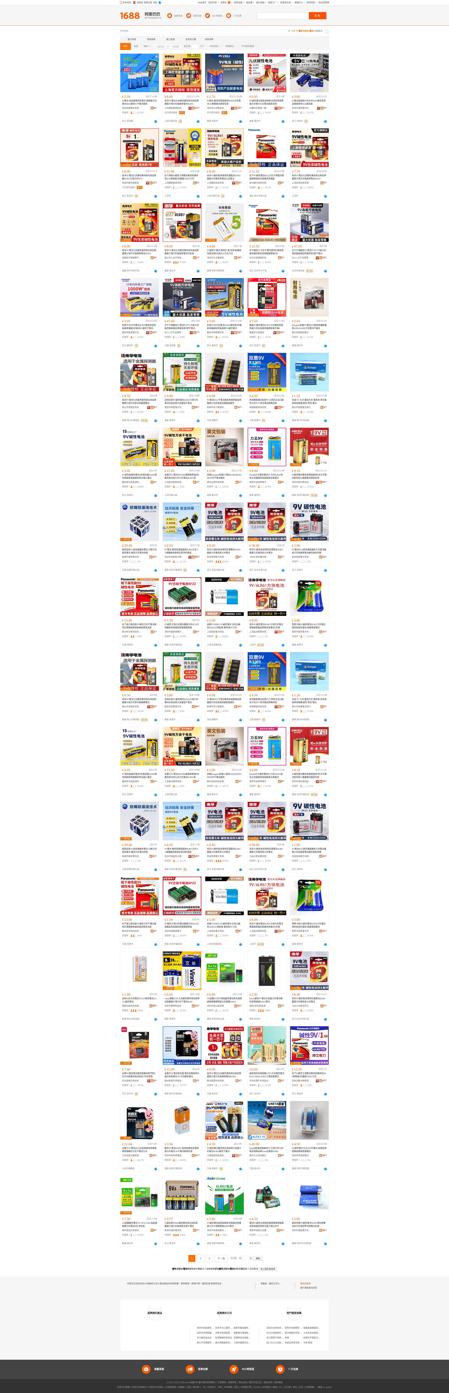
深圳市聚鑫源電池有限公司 (301, 1155)
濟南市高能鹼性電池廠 (207, 1328)
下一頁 (221, 1258)
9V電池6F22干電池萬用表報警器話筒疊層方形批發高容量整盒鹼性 (224, 401)
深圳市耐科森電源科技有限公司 (174, 1155)
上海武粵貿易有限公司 (301, 183)
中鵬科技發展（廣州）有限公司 (259, 108)
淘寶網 (181, 1387)
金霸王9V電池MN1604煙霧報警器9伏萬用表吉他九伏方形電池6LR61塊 (182, 476)
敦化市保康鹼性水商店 (207, 1342)
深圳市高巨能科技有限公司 (301, 482)
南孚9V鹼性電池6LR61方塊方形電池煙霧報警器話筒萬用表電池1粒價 (266, 626)
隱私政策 (243, 1382)
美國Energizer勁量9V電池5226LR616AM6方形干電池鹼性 (224, 476)
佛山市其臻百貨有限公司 (131, 407)
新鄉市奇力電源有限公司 (216, 407)
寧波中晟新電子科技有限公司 (301, 108)
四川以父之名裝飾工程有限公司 (281, 1342)
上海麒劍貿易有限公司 (216, 183)
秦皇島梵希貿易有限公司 (296, 1342)
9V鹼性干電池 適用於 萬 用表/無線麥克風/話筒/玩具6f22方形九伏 (224, 252)
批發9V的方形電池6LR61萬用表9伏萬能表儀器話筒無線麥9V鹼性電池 (224, 327)
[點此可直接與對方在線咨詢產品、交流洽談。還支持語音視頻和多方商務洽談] (155, 121)
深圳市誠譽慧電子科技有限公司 (174, 632)
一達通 (319, 1387)
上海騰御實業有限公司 (174, 183)
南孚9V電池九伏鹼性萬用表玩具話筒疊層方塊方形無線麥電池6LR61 (182, 102)
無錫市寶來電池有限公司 (131, 557)
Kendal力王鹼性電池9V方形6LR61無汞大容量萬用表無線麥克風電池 (266, 476)
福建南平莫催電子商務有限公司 (131, 258)
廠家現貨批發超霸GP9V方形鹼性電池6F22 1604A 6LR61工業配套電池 (266, 1075)
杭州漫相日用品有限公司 (131, 1081)
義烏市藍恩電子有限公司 (131, 332)
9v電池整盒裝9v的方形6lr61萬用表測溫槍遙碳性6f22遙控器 (309, 102)
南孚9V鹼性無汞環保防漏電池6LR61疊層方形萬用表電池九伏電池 (224, 177)
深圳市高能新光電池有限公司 (174, 557)
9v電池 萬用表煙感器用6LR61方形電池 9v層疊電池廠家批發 (224, 102)
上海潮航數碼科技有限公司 (174, 108)
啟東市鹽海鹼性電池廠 (244, 1328)
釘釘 (301, 1387)
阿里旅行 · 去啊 (214, 1387)
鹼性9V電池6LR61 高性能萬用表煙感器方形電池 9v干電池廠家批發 (182, 1150)
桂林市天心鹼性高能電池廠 (227, 1328)
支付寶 (287, 1387)
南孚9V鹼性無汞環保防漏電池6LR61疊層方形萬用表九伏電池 (224, 551)
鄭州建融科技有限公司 (295, 1333)
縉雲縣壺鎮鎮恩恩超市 (313, 1328)
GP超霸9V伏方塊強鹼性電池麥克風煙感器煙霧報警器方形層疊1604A (224, 1000)
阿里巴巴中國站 (156, 1387)
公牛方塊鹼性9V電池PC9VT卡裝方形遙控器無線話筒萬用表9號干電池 (309, 252)
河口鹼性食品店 (204, 1338)
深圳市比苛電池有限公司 (216, 108)
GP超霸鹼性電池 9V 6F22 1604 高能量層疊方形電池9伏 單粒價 (139, 1224)
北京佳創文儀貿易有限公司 (131, 1155)
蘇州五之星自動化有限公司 (259, 1155)
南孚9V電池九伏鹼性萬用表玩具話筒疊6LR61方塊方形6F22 (139, 177)
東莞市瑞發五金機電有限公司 (259, 1230)
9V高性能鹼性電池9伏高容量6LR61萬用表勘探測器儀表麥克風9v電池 (139, 476)
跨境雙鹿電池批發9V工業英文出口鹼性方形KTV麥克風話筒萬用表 (266, 401)
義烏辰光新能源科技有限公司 (131, 482)
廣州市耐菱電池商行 (301, 407)
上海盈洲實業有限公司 (174, 482)
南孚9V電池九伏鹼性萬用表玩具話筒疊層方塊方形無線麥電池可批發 (182, 252)
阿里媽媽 (228, 1387)
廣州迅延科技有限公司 (216, 482)
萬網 (275, 1387)
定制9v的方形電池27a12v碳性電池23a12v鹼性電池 (139, 1000)
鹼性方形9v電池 (276, 1283)
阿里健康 (309, 1387)
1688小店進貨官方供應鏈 (301, 1006)
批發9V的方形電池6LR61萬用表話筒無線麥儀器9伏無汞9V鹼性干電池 (139, 327)
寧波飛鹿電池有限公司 (131, 108)
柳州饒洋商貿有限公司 (259, 183)
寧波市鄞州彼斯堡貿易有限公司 (131, 183)
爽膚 (287, 1338)
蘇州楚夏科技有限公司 (216, 1081)
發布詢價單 (305, 1283)
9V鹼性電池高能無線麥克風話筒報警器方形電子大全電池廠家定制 (266, 102)
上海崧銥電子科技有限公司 (216, 632)
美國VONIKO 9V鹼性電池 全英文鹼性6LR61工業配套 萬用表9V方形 (223, 626)
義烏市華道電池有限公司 (216, 332)
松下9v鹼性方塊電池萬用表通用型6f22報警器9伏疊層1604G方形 (309, 1075)
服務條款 (232, 1382)
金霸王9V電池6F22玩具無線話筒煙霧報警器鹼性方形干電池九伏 (139, 1150)
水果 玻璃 (307, 1342)
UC (280, 1387)
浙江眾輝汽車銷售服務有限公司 (281, 1338)
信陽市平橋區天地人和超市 (316, 1338)
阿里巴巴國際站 (139, 1387)
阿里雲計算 (246, 1387)
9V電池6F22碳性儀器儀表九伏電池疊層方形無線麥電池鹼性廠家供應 (309, 551)
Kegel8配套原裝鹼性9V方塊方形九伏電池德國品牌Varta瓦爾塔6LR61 (266, 1150)
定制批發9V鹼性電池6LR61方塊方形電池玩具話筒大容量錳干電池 (181, 401)
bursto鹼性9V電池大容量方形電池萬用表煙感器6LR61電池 (266, 1000)
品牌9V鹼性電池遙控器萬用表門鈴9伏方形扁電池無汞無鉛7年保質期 (138, 1075)
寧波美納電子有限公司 (301, 557)
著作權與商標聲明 (207, 1382)
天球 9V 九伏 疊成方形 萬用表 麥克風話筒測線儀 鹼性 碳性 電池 (309, 401)
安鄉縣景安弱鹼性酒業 (244, 1338)
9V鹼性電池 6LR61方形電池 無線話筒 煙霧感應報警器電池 (309, 1150)
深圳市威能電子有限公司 (301, 1230)
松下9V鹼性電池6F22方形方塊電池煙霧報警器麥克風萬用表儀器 (266, 177)
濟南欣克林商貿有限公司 (278, 1328)
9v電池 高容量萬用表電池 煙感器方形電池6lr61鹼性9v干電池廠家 (139, 102)
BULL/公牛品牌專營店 (301, 258)
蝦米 (236, 1387)
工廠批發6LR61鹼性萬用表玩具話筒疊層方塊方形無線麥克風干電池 (181, 1224)
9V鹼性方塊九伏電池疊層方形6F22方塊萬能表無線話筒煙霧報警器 (182, 626)
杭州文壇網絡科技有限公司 (279, 1333)
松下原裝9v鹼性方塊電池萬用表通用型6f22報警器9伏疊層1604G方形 (181, 177)
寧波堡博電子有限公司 (216, 557)
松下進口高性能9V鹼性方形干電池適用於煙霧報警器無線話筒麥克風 (139, 626)
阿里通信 (266, 1387)
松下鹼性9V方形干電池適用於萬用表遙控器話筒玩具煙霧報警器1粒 (266, 252)
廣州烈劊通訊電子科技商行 (301, 332)
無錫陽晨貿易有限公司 (259, 407)
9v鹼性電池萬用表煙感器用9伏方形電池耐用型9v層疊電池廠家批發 (309, 476)
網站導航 (278, 1382)
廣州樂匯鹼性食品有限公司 (227, 1342)
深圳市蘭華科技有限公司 (174, 1006)
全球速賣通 (170, 1387)
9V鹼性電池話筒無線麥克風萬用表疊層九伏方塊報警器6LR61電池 (224, 1224)
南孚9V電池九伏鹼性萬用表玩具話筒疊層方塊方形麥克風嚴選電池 (139, 401)
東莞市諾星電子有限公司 (174, 407)
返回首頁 (254, 1269)
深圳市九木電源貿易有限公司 (216, 258)
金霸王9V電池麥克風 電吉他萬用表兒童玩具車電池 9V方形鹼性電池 (182, 1075)
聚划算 (196, 1387)
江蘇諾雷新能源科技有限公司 (216, 1155)
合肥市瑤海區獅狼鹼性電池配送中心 (232, 1333)
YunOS (256, 1387)
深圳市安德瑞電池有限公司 (216, 1230)
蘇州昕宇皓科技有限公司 (131, 632)
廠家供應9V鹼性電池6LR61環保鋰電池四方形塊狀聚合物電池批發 (309, 1224)
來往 (295, 1387)
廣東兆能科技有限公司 (131, 1006)
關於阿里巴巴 (255, 1382)
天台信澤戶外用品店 (258, 1081)
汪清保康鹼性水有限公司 (245, 1342)
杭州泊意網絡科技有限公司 (259, 258)
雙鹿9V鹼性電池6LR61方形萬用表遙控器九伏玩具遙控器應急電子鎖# (266, 327)
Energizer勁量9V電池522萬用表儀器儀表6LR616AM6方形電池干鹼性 (309, 327)
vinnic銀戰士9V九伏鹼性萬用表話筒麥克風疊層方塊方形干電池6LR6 (182, 1000)
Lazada (327, 1387)
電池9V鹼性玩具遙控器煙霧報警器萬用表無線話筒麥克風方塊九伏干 (266, 1224)
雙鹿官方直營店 (256, 332)
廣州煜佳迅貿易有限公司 (131, 1230)
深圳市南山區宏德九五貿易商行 (216, 1006)
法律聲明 (221, 1382)
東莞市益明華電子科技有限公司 (259, 482)
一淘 (203, 1387)
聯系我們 (268, 1382)
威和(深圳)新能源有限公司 (259, 1006)
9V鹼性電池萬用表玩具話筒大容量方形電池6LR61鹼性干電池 (224, 1150)
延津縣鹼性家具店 (223, 1338)
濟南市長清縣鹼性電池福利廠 (210, 1333)
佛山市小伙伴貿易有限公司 (174, 258)
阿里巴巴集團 (123, 1387)
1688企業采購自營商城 (259, 557)
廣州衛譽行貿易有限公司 (174, 1081)
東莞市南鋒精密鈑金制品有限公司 (300, 1328)
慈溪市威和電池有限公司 (174, 1230)
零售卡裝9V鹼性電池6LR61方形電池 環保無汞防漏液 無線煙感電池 (309, 626)
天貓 (188, 1387)
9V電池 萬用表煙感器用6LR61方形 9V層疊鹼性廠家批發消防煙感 (181, 551)
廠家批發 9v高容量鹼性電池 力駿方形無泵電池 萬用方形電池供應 (139, 551)
